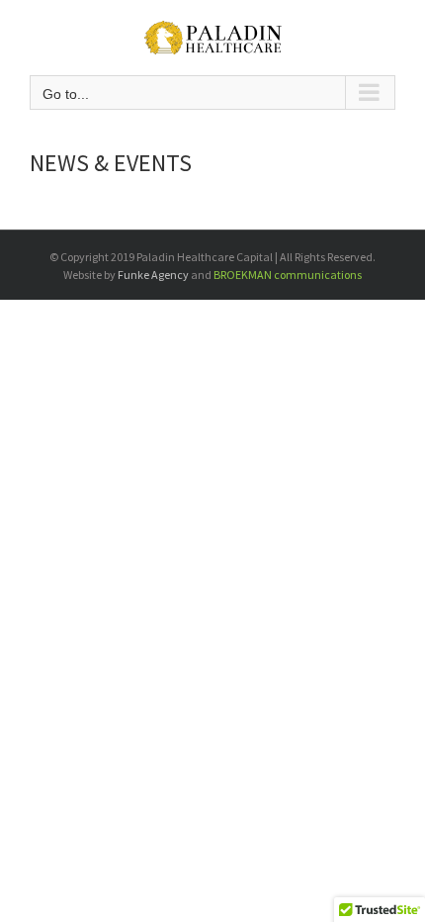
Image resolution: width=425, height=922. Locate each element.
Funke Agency (153, 274)
